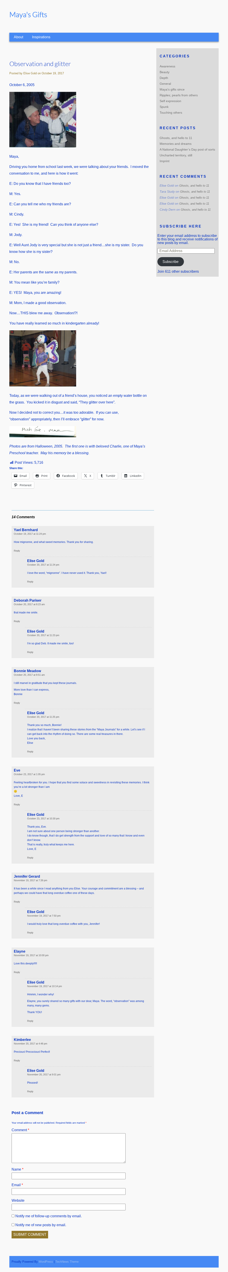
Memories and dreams (175, 143)
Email (17, 1185)
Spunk (164, 107)
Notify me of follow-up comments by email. (48, 1216)
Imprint (164, 161)
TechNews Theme (67, 1261)
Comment (20, 1130)
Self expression (170, 101)
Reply (17, 550)
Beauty (164, 72)
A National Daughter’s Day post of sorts (187, 149)
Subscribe (171, 262)
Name (17, 1169)
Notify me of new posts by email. (40, 1225)
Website (18, 1200)
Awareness (167, 66)
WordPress (46, 1261)
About (18, 37)
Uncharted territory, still (176, 155)
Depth (164, 78)
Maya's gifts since (172, 89)
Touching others (171, 112)
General (165, 83)
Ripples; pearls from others (179, 95)
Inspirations (41, 37)
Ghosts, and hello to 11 (176, 138)
